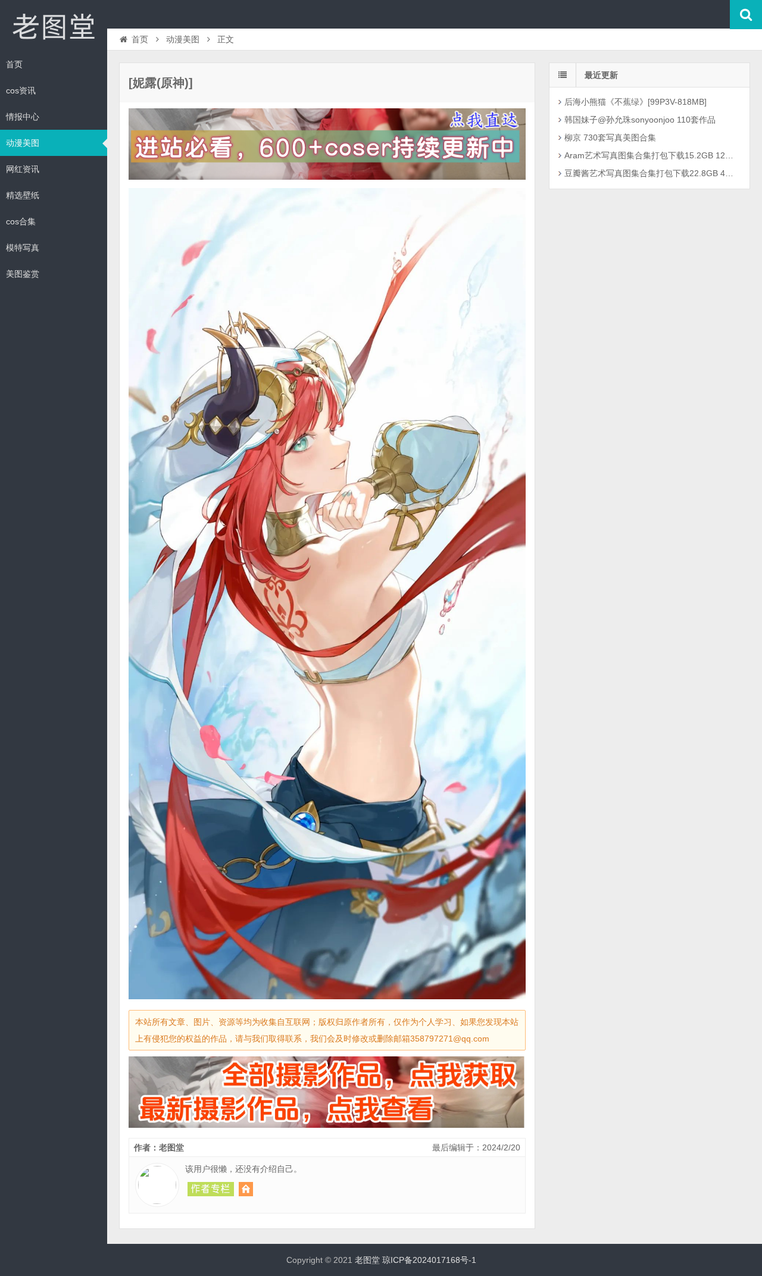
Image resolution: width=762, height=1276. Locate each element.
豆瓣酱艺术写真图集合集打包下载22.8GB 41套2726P (651, 173)
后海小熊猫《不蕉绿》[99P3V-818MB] (635, 102)
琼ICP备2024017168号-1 (429, 1260)
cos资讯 (21, 90)
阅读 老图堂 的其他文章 (211, 1189)
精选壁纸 (22, 195)
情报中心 (22, 116)
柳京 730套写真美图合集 (610, 137)
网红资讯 (22, 169)
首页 (14, 64)
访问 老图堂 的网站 (246, 1189)
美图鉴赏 (22, 274)
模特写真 (22, 247)
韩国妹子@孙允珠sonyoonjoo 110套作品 (640, 119)
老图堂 (53, 26)
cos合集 (21, 221)
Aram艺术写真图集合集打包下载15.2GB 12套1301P (651, 155)
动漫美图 (22, 143)
